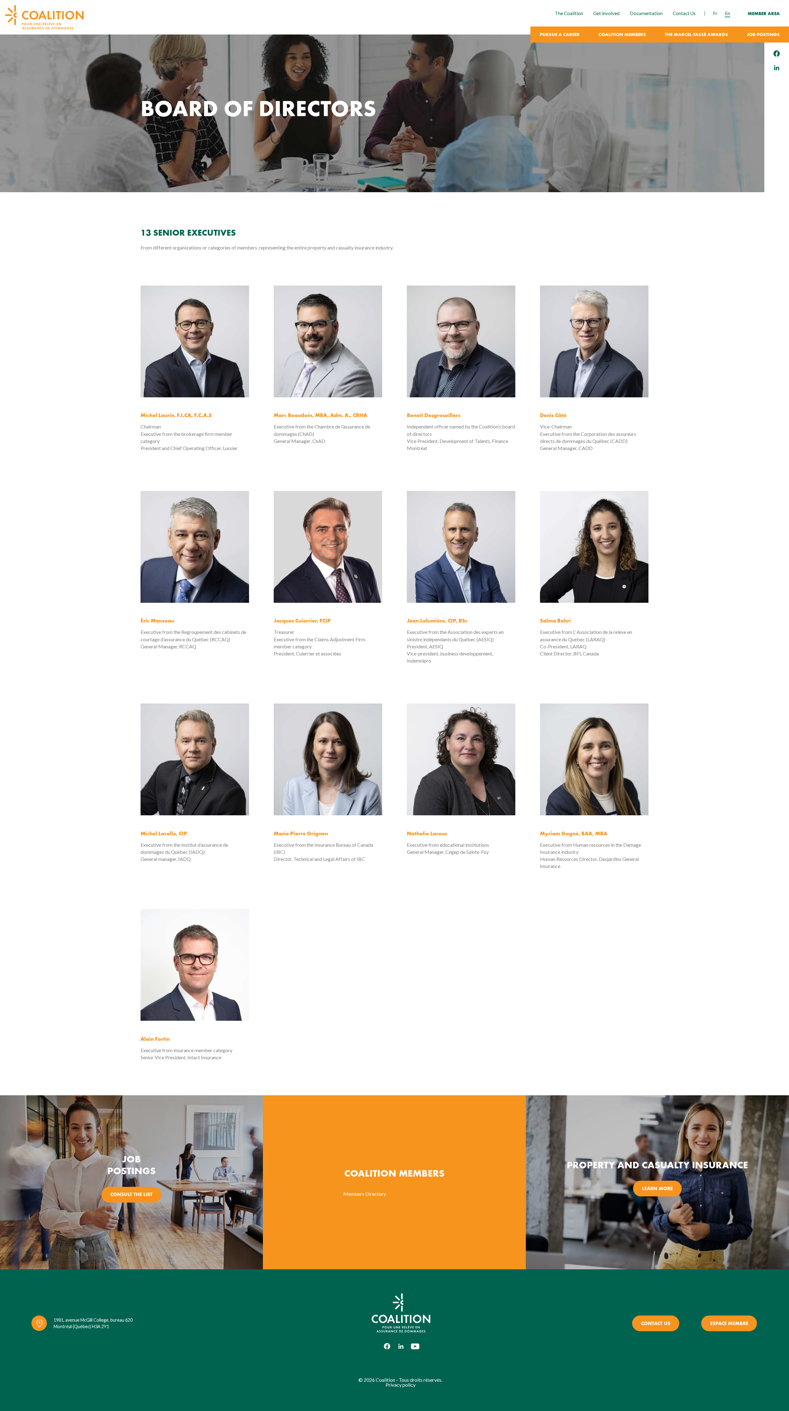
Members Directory (364, 1194)
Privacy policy (400, 1385)
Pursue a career (560, 35)
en (727, 13)
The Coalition (569, 13)
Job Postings (763, 35)
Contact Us (684, 13)
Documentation (646, 13)
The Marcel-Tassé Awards (696, 35)
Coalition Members (622, 35)
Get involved (606, 13)
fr (715, 13)
